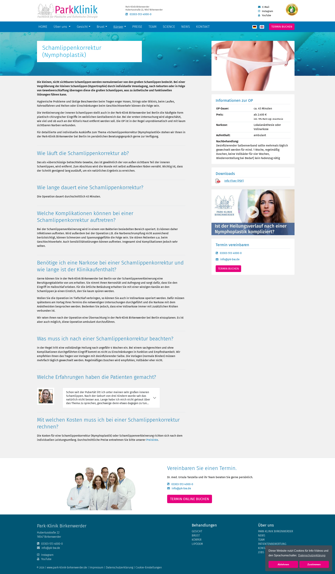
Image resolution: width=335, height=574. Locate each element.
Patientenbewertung (272, 544)
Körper (118, 27)
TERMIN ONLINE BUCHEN (189, 499)
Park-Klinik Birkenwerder (275, 531)
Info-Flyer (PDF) (234, 180)
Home (42, 27)
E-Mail (265, 7)
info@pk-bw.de (230, 259)
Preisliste (152, 439)
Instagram (267, 11)
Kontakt (203, 27)
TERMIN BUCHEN (228, 268)
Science (169, 26)
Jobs (261, 552)
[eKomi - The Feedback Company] (292, 9)
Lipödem (197, 544)
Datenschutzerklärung (311, 555)
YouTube (266, 15)
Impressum (97, 567)
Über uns (61, 27)
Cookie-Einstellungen (149, 567)
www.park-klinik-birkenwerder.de (67, 567)
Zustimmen (314, 564)
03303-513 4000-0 (140, 14)
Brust (101, 27)
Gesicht (82, 27)
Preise (137, 27)
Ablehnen (283, 564)
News (185, 27)
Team (152, 27)
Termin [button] (281, 26)
